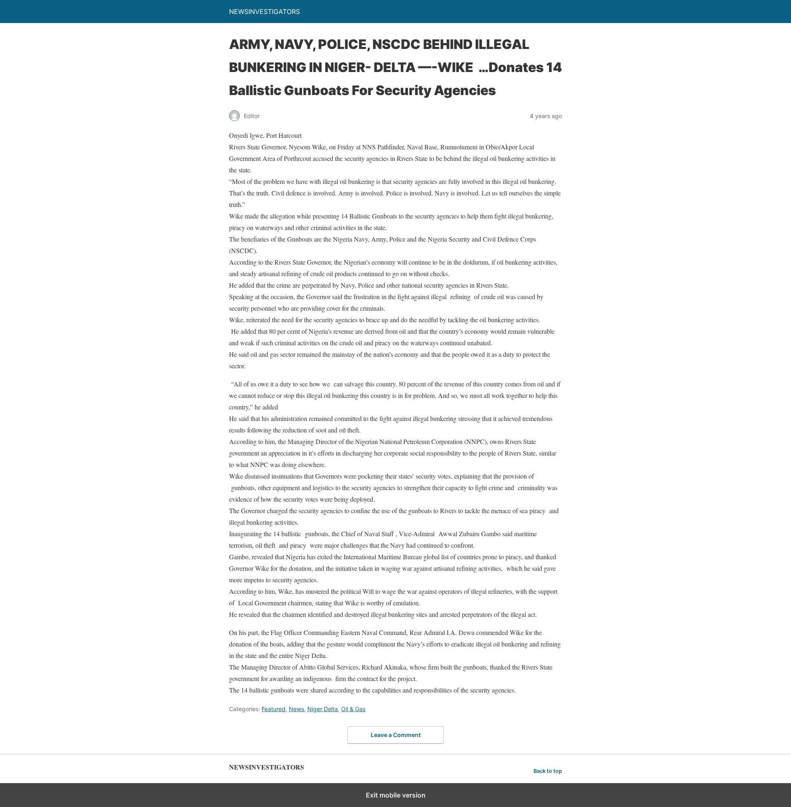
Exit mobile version (396, 795)
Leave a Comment (396, 734)
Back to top (548, 771)
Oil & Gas (353, 708)
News (296, 708)
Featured (274, 708)
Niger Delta (322, 708)
